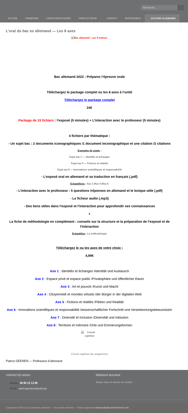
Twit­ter (99, 390)
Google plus (115, 390)
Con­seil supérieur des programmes (89, 354)
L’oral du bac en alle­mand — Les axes (40, 31)
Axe (90, 183)
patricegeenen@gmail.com (33, 388)
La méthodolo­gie (97, 233)
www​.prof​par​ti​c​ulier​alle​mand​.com (112, 407)
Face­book (107, 390)
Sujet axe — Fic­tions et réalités (89, 163)
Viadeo (123, 390)
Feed (130, 390)
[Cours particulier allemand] (26, 7)
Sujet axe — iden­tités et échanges (89, 157)
